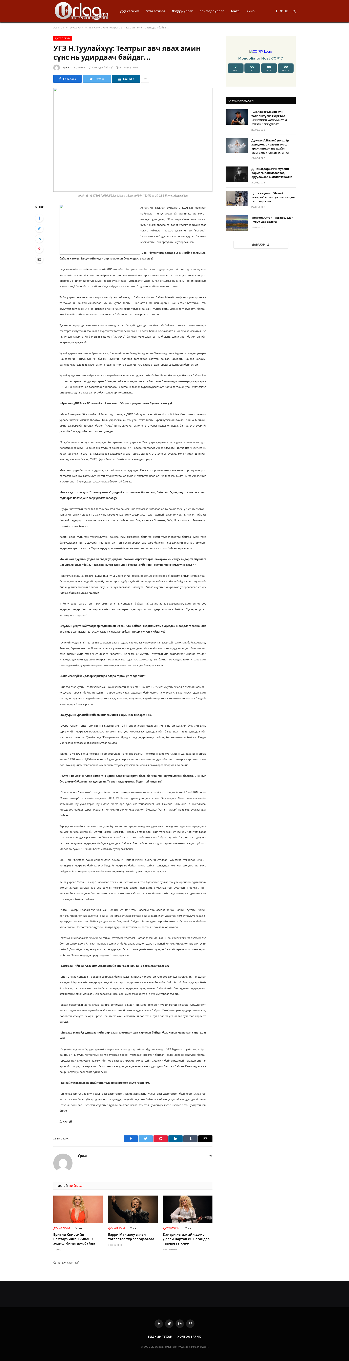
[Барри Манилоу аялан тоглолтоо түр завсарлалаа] (133, 1209)
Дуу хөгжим (129, 11)
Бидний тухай (160, 1336)
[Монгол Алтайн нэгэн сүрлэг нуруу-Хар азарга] (237, 223)
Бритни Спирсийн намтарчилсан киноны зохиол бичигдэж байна (74, 1239)
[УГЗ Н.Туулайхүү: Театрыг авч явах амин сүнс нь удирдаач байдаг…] (132, 140)
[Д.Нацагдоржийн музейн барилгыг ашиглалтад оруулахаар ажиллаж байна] (237, 174)
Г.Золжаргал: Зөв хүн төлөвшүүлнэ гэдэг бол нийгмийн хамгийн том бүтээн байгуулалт (269, 118)
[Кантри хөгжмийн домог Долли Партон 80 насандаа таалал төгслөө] (187, 1209)
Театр (235, 11)
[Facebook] (39, 218)
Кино (250, 11)
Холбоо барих (189, 1336)
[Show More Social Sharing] (145, 79)
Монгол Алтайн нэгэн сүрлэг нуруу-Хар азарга (272, 219)
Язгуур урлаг (182, 11)
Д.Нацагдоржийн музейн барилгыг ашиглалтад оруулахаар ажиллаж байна (271, 173)
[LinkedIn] (39, 239)
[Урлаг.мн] (81, 11)
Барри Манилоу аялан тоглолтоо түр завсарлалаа (131, 1237)
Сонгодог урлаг (212, 11)
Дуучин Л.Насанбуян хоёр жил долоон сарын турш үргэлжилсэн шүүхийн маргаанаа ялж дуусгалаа (270, 146)
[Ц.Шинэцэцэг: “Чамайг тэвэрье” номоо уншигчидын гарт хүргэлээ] (237, 198)
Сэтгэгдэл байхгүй (103, 67)
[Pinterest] (39, 249)
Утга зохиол (155, 11)
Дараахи (259, 244)
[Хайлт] (294, 11)
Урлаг (66, 67)
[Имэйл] (39, 259)
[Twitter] (39, 228)
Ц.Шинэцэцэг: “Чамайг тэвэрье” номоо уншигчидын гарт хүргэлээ (273, 197)
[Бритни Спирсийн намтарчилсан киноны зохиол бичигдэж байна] (78, 1209)
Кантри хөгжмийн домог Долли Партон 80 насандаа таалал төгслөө (186, 1239)
